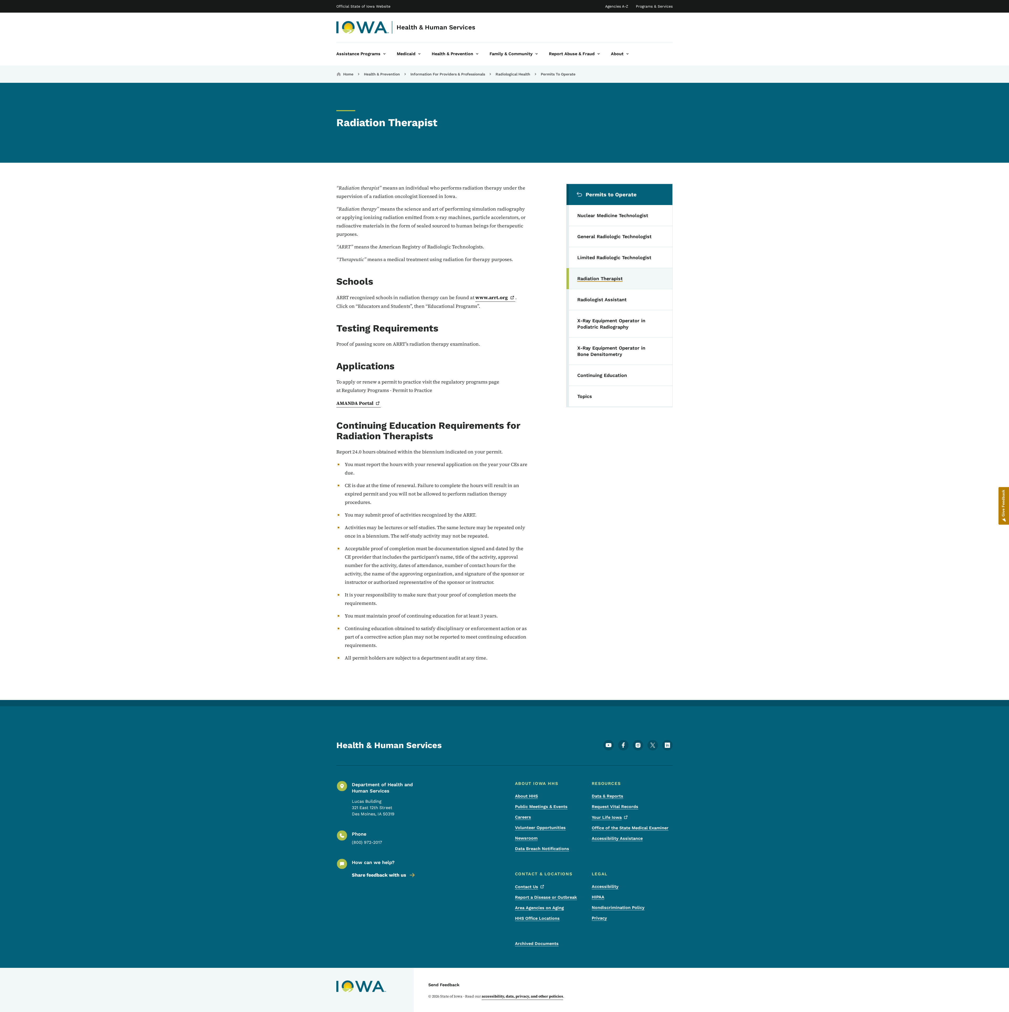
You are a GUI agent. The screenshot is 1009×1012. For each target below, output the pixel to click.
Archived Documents (537, 943)
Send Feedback (444, 984)
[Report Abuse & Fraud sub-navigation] (599, 53)
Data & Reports (607, 796)
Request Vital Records (615, 806)
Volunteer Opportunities (540, 827)
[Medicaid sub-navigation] (419, 53)
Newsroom (526, 838)
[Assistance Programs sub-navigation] (384, 53)
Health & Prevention (382, 74)
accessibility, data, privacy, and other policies (522, 996)
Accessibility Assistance (617, 838)
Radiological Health (513, 74)
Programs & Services (654, 6)
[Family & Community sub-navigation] (536, 53)
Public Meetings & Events (541, 806)
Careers (523, 817)
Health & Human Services (436, 27)
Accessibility (605, 886)
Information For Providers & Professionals (447, 74)
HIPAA (598, 897)
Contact (526, 886)
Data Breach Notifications (542, 848)
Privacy (599, 918)
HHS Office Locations (537, 918)
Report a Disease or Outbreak (546, 897)
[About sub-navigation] (627, 53)
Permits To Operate (558, 74)
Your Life (607, 817)
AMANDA (354, 403)
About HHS (526, 796)
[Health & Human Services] (362, 27)
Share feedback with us (379, 875)
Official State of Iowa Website (363, 6)
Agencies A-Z (616, 6)
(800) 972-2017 (367, 842)
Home (348, 74)
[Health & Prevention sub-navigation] (477, 53)
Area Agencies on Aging (539, 907)
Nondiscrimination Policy (618, 907)
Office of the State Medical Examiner (630, 827)
